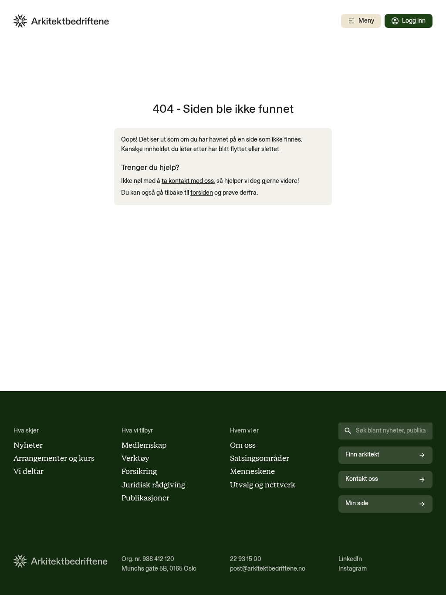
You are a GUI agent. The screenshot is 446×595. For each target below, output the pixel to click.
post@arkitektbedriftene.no (267, 568)
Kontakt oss (361, 479)
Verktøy (135, 458)
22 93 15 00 (245, 559)
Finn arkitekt (362, 454)
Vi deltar (29, 471)
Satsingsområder (259, 458)
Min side (356, 503)
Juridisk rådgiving (153, 484)
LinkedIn (350, 559)
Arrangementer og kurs (54, 458)
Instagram (352, 568)
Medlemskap (144, 445)
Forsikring (139, 471)
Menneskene (252, 471)
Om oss (243, 445)
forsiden (201, 192)
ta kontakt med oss (188, 181)
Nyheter (28, 445)
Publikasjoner (145, 497)
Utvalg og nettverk (262, 484)
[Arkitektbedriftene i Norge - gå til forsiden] (61, 21)
